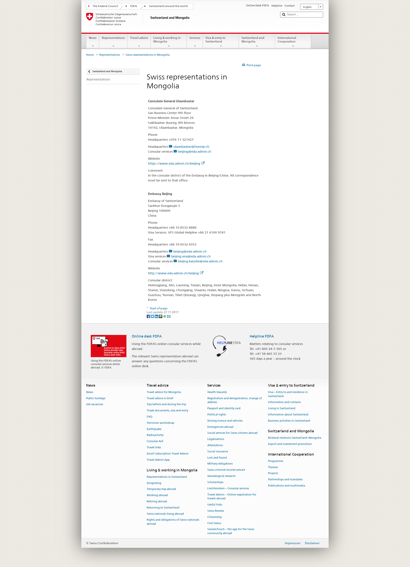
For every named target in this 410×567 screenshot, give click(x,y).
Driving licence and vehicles (225, 420)
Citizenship (214, 517)
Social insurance (217, 451)
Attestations (215, 445)
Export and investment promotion (290, 444)
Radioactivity (155, 435)
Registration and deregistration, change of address (234, 400)
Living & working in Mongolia (167, 39)
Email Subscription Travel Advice (167, 453)
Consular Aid (155, 441)
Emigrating (154, 483)
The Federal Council (105, 6)
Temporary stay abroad (161, 489)
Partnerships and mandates (285, 479)
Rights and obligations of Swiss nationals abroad (173, 522)
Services (194, 37)
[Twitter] (153, 316)
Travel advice (139, 37)
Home (90, 54)
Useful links (214, 504)
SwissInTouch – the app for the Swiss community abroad (230, 531)
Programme (275, 461)
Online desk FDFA (147, 336)
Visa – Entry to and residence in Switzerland (288, 394)
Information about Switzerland (288, 414)
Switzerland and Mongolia (253, 39)
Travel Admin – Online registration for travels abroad (231, 496)
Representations (113, 37)
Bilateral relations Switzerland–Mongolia (294, 437)
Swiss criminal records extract (226, 470)
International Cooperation (287, 39)
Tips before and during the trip (166, 404)
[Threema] (161, 316)
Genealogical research (221, 476)
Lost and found (217, 457)
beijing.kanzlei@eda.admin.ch (200, 261)
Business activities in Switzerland (289, 420)
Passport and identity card (223, 408)
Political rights (216, 414)
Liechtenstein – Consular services (228, 488)
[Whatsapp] (165, 316)
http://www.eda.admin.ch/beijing (173, 273)
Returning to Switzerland (163, 507)
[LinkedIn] (157, 316)
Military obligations (220, 463)
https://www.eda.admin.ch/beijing (174, 163)
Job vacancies (94, 404)
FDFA (133, 6)
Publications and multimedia (286, 485)
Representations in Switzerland (167, 476)
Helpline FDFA (262, 336)
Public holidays (95, 398)
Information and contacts (284, 402)
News (93, 37)
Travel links (154, 447)
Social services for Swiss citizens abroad (232, 433)
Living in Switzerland (281, 408)
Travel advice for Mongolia (164, 392)
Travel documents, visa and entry (167, 410)
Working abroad (157, 495)
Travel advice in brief (160, 398)
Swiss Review (215, 510)
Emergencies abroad (220, 426)
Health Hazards (217, 392)
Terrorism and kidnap (160, 422)
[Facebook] (149, 316)
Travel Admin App (158, 459)
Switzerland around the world (168, 6)
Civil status (214, 523)
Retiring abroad (157, 501)
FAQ (149, 416)
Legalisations (215, 439)
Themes (273, 467)
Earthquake (154, 429)
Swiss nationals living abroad (165, 513)
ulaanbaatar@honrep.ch (191, 147)
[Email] (168, 316)
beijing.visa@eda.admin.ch (191, 256)
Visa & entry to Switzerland (215, 39)
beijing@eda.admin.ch (194, 151)
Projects (273, 473)
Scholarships (215, 482)
